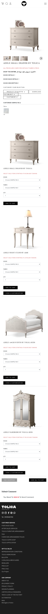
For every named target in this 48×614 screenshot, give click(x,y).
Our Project (5, 571)
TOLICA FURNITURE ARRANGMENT (13, 531)
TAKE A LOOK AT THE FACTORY (12, 595)
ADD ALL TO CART (37, 480)
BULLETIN (5, 557)
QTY (4, 192)
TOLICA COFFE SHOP (9, 540)
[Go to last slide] (41, 58)
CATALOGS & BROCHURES (10, 560)
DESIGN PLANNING (8, 589)
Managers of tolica (7, 603)
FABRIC (5, 185)
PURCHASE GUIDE (8, 525)
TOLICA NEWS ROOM (9, 554)
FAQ (3, 534)
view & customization (14, 293)
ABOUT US (5, 580)
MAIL (3, 600)
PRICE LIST (5, 566)
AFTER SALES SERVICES (9, 528)
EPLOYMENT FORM (8, 583)
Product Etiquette (15, 91)
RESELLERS (5, 563)
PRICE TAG (5, 569)
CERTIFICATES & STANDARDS (11, 592)
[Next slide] (7, 58)
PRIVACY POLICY (7, 586)
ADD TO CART (10, 203)
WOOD (5, 177)
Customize (11, 97)
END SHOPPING (9, 480)
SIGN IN (16, 497)
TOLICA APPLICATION (9, 542)
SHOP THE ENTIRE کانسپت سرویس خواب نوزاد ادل (19, 72)
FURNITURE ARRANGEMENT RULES (13, 537)
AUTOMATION (6, 598)
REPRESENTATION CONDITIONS (12, 551)
